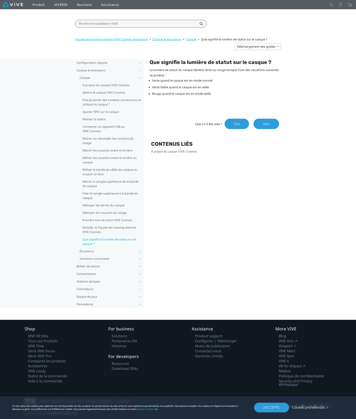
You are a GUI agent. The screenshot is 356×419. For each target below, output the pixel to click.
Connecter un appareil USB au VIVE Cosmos (104, 129)
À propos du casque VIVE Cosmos (106, 85)
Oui (237, 123)
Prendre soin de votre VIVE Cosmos (107, 220)
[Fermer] (331, 4)
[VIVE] (13, 4)
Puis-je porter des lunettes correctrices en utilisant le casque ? (112, 102)
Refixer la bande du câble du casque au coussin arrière (110, 172)
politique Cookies (146, 409)
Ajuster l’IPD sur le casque (101, 112)
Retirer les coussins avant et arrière (107, 150)
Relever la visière (94, 119)
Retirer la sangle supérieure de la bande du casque (111, 183)
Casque (191, 39)
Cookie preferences (308, 407)
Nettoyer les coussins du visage (105, 213)
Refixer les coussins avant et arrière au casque (110, 160)
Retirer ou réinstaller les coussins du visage (108, 140)
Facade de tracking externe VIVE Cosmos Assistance (111, 39)
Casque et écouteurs (166, 39)
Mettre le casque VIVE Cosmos (104, 92)
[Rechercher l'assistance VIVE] (199, 23)
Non (266, 123)
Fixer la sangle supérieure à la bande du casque (110, 195)
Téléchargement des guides (256, 46)
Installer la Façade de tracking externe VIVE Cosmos (109, 229)
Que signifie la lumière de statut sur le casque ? (109, 241)
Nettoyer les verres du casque (103, 205)
